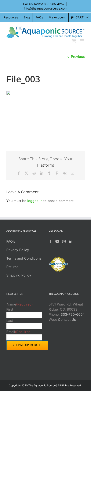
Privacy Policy (17, 250)
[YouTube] (57, 241)
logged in (34, 201)
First (9, 309)
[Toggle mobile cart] (74, 41)
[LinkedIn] (70, 241)
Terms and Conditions (23, 258)
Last (9, 320)
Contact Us (67, 319)
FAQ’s (10, 241)
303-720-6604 (73, 314)
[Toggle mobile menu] (82, 41)
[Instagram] (64, 241)
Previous (78, 56)
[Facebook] (50, 241)
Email (19, 332)
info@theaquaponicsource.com (45, 8)
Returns (12, 267)
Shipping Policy (18, 275)
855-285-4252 (54, 4)
